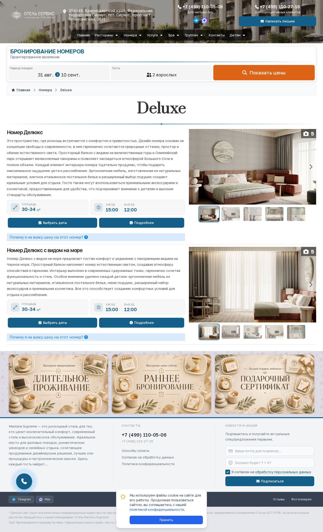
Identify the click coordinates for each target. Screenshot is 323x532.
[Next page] (310, 166)
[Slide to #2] (231, 214)
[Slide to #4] (274, 214)
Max (47, 499)
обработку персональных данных (283, 472)
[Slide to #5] (296, 214)
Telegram (24, 499)
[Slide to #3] (252, 214)
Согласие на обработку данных (148, 457)
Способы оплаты (135, 451)
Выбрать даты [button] (55, 223)
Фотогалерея (301, 499)
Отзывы (279, 499)
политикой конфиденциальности (157, 509)
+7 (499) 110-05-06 (203, 6)
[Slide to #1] (209, 214)
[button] (58, 384)
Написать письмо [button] (280, 21)
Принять (166, 520)
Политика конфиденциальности (148, 464)
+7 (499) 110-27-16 (280, 6)
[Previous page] (194, 166)
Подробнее (144, 223)
